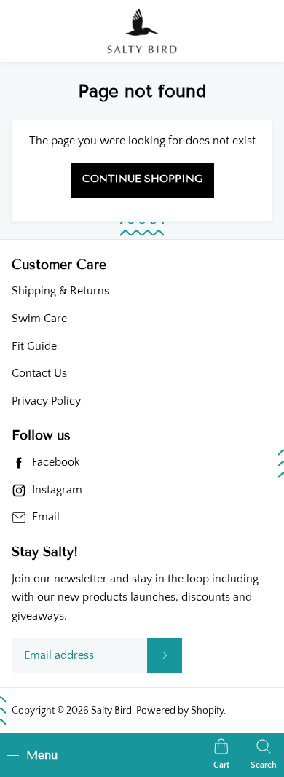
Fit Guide (34, 346)
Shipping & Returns (60, 290)
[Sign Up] (164, 655)
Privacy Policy (46, 400)
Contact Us (39, 373)
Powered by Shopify (180, 711)
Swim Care (39, 318)
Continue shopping (142, 179)
